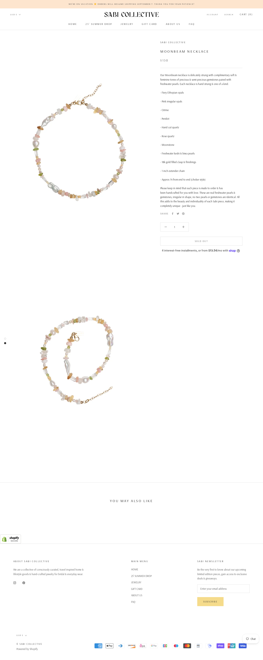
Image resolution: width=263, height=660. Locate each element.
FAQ (192, 23)
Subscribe (210, 601)
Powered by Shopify (27, 649)
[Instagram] (14, 582)
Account (212, 14)
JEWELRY (127, 23)
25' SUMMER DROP (98, 23)
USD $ (13, 14)
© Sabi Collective (29, 644)
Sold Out (201, 241)
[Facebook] (172, 213)
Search (228, 14)
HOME (72, 23)
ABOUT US (173, 23)
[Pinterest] (183, 213)
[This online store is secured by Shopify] (10, 536)
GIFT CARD (149, 23)
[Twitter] (178, 213)
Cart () (246, 14)
